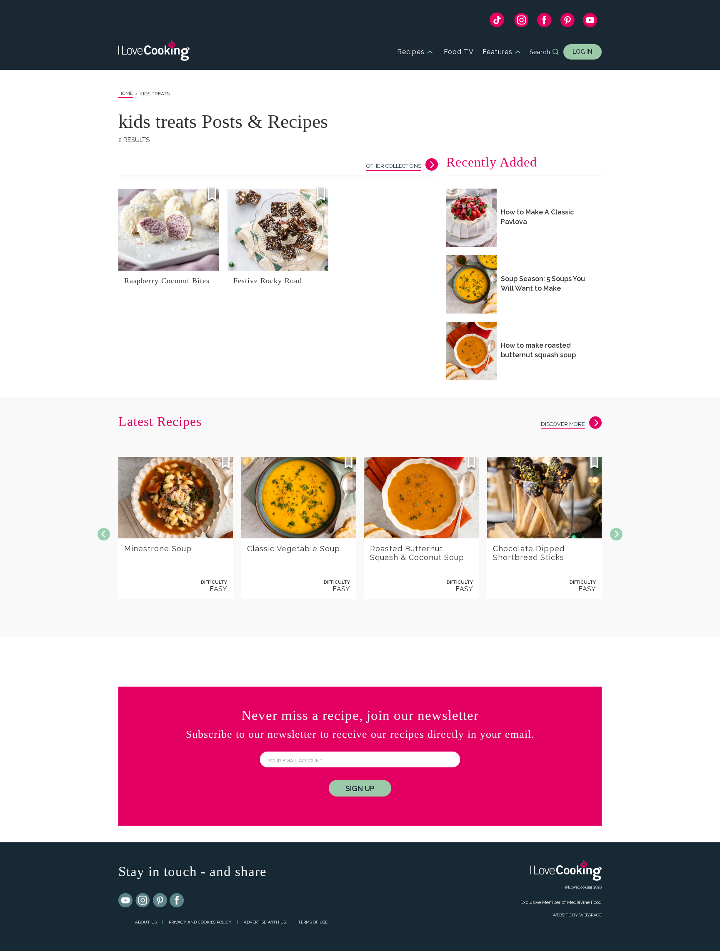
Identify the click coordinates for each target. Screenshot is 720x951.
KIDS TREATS (155, 94)
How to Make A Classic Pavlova (537, 217)
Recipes (411, 52)
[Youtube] (125, 900)
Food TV (459, 52)
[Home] (154, 52)
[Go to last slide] (104, 534)
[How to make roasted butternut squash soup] (471, 351)
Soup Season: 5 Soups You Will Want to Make (543, 283)
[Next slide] (616, 534)
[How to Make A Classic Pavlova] (471, 218)
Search (540, 52)
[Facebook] (544, 22)
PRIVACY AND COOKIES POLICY (200, 922)
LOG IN (582, 51)
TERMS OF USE (313, 922)
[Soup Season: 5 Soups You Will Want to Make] (471, 284)
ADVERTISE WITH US (265, 922)
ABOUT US (146, 922)
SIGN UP (360, 788)
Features (497, 52)
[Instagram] (521, 22)
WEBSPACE (590, 915)
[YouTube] (590, 22)
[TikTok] (497, 21)
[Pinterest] (567, 22)
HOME (125, 93)
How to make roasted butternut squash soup (538, 350)
